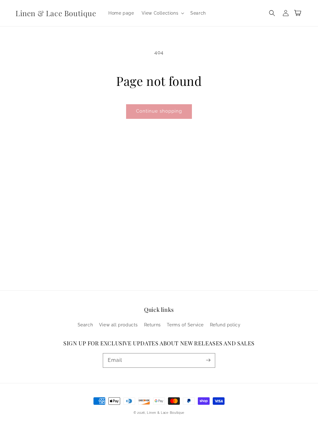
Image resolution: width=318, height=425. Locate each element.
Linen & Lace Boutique (165, 412)
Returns (152, 324)
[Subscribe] (208, 360)
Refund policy (225, 324)
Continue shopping (159, 111)
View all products (118, 324)
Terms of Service (185, 324)
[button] (162, 13)
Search (85, 324)
